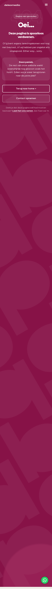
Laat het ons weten (22, 111)
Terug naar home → (26, 88)
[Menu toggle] (46, 4)
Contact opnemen (26, 98)
